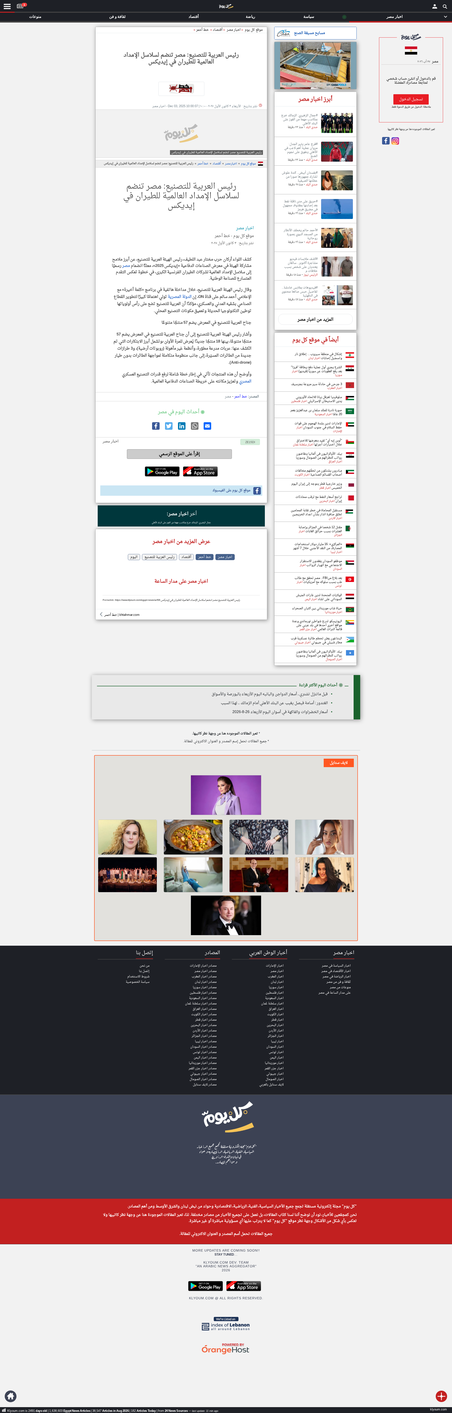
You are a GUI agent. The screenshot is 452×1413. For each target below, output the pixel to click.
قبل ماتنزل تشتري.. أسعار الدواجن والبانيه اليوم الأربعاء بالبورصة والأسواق (270, 694)
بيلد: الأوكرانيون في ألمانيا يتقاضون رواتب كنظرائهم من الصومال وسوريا (319, 456)
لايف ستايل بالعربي (271, 1085)
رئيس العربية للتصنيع (159, 557)
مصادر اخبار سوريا (205, 987)
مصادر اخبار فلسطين (203, 993)
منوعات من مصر (340, 987)
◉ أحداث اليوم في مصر (181, 412)
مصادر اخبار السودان (203, 1047)
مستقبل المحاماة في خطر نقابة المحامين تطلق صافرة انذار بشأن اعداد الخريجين (316, 512)
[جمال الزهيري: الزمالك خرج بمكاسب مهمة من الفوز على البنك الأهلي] (337, 133)
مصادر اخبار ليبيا (206, 1041)
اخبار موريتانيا (274, 1063)
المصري (245, 381)
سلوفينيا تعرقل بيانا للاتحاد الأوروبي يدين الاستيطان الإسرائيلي (319, 399)
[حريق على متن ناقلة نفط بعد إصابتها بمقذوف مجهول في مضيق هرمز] (337, 219)
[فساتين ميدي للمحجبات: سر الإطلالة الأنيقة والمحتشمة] (259, 837)
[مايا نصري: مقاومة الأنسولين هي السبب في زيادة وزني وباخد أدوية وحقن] (324, 874)
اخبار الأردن (276, 1031)
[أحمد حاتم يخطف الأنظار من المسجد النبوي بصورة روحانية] (337, 248)
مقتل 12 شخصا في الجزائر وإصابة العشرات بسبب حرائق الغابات (320, 529)
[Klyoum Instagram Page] (395, 143)
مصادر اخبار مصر (205, 971)
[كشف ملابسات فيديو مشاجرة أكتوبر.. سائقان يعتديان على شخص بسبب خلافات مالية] (337, 276)
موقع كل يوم (254, 30)
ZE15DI (250, 442)
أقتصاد (217, 30)
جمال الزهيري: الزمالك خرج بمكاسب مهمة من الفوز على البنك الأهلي (181, 523)
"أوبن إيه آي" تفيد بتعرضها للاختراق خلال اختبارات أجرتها (319, 443)
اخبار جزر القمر (274, 1068)
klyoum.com (438, 1410)
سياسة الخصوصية (137, 982)
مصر (126, 266)
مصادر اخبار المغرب (204, 977)
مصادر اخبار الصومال (203, 1079)
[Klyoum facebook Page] (386, 143)
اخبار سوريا (276, 987)
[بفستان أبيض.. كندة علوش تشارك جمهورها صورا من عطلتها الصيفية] (337, 190)
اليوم (133, 557)
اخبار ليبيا (277, 1041)
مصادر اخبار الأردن (205, 1031)
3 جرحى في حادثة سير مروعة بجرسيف (316, 384)
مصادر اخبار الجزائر (204, 1036)
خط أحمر (202, 30)
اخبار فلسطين (275, 993)
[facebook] (155, 429)
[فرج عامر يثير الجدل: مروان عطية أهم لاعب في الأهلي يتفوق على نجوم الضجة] (337, 161)
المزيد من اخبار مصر (315, 320)
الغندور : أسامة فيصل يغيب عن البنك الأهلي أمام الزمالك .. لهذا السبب (274, 703)
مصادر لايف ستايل (205, 1085)
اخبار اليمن (277, 1058)
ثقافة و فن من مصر (339, 982)
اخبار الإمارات (275, 966)
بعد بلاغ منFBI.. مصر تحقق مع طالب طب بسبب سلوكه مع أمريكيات (318, 580)
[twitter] (168, 429)
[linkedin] (181, 429)
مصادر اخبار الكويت (204, 1014)
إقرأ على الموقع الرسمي (179, 454)
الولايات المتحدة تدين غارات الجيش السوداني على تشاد (319, 597)
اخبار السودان (275, 1047)
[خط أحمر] (181, 89)
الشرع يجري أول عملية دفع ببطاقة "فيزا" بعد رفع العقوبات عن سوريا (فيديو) (316, 369)
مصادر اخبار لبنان (206, 982)
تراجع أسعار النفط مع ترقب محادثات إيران (318, 499)
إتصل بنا (144, 971)
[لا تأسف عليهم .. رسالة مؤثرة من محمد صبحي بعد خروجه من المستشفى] (259, 874)
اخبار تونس (276, 1052)
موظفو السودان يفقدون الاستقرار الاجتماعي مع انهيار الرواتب (321, 563)
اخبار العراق (276, 1009)
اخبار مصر (231, 164)
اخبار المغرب (276, 977)
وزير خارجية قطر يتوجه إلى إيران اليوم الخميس (316, 486)
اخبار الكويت (275, 1014)
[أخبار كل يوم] (226, 7)
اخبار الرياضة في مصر (337, 977)
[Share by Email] (207, 429)
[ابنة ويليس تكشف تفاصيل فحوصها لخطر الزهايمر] (127, 837)
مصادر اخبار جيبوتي (203, 1074)
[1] (20, 5)
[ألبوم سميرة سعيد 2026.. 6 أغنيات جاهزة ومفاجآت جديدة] (226, 795)
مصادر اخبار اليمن (205, 1058)
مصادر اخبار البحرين (204, 1025)
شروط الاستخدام (138, 977)
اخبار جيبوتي (275, 1074)
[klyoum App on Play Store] (207, 1290)
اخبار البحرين (275, 1025)
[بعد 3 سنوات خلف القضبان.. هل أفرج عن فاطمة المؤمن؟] (324, 837)
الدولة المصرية (180, 297)
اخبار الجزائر (276, 1036)
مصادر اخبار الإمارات (203, 966)
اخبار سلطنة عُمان (272, 1004)
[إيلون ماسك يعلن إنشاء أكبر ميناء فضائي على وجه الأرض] (226, 916)
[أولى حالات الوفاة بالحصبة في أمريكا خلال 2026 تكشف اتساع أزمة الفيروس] (193, 874)
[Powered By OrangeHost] (226, 1354)
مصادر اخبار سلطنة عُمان (201, 1004)
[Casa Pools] (315, 65)
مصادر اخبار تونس (205, 1052)
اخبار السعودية (274, 998)
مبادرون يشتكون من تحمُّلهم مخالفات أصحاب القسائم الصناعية (318, 473)
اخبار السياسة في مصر (336, 966)
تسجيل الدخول (411, 99)
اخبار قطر (277, 1020)
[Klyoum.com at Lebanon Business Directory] (226, 1331)
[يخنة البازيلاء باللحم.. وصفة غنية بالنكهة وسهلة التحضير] (193, 837)
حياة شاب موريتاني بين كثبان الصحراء (317, 608)
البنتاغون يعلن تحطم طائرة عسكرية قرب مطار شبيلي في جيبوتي (316, 640)
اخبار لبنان (277, 982)
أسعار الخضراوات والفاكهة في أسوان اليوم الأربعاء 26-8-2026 (280, 712)
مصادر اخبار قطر (206, 1020)
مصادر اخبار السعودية (203, 998)
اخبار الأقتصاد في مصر (336, 971)
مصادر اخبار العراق (205, 1009)
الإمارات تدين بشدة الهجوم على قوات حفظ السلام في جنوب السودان (318, 425)
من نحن (144, 966)
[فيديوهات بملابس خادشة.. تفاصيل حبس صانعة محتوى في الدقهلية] (337, 305)
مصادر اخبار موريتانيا (203, 1063)
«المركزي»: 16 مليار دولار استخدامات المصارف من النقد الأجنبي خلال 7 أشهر (317, 546)
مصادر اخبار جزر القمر (203, 1068)
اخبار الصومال (275, 1079)
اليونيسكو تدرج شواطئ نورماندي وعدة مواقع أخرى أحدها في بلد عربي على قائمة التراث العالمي (317, 625)
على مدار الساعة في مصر (335, 993)
